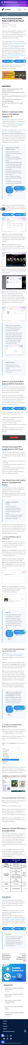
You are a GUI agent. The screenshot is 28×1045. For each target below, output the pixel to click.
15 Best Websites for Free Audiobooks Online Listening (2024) (13, 366)
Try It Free (6, 61)
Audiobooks (8, 13)
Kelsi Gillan (6, 23)
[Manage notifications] (25, 1031)
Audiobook (7, 991)
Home (3, 13)
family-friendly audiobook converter (15, 55)
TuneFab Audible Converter (16, 45)
